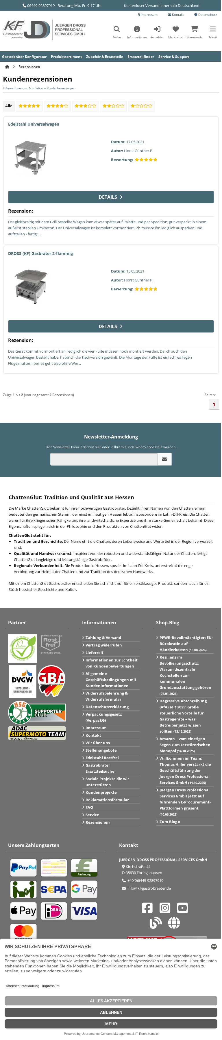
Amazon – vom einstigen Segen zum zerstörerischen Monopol (185, 744)
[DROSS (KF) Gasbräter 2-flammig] (31, 287)
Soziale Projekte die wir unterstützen (107, 781)
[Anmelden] (164, 459)
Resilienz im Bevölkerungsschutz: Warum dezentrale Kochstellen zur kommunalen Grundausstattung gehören (185, 675)
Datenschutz (207, 14)
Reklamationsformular (107, 799)
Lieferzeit (94, 652)
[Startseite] (7, 66)
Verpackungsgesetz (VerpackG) (104, 717)
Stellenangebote (101, 750)
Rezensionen (98, 822)
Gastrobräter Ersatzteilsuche (100, 768)
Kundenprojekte (101, 792)
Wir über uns (98, 742)
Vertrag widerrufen (104, 645)
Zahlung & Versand (103, 637)
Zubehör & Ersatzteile (104, 56)
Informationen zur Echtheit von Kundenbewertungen (39, 88)
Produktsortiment (66, 56)
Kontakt (177, 14)
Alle (8, 105)
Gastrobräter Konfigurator (24, 56)
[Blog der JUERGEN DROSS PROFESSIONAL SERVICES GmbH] (157, 926)
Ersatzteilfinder (140, 56)
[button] (213, 34)
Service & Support (173, 56)
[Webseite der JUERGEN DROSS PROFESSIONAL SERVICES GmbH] (175, 926)
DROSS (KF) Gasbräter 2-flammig (40, 253)
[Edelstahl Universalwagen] (31, 158)
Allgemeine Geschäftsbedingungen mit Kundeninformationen (111, 679)
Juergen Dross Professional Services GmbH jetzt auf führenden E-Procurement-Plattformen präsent (185, 801)
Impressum (149, 14)
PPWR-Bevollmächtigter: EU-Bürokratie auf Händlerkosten (186, 643)
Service (92, 814)
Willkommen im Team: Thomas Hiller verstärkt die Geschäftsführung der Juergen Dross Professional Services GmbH (185, 770)
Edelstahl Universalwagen (33, 124)
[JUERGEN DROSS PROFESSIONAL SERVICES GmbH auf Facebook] (148, 911)
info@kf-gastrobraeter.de (149, 888)
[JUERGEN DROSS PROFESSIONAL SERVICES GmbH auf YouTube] (184, 911)
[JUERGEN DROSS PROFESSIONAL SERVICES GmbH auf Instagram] (166, 911)
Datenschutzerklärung (107, 706)
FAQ (89, 807)
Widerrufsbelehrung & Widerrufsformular (107, 696)
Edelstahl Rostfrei (102, 757)
